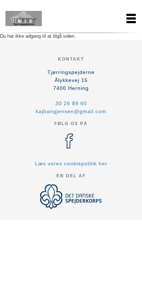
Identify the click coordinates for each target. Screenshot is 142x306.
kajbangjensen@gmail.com (71, 111)
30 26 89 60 (71, 103)
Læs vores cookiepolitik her (71, 163)
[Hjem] (23, 18)
